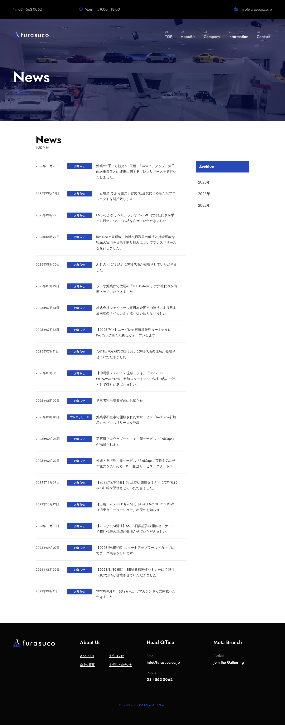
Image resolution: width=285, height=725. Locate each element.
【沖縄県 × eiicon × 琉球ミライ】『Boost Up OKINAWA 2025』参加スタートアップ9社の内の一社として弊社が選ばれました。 (135, 379)
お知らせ (116, 656)
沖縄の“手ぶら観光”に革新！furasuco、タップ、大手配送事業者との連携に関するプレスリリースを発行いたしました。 (136, 172)
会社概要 (87, 665)
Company (212, 34)
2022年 (204, 205)
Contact (263, 34)
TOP (168, 34)
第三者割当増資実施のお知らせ (119, 400)
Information (238, 34)
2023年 (204, 193)
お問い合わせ (120, 665)
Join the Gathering (228, 662)
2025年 (204, 182)
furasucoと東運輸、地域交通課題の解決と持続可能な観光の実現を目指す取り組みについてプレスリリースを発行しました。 (136, 242)
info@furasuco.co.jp (256, 9)
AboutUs (188, 34)
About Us (87, 656)
